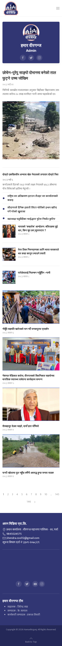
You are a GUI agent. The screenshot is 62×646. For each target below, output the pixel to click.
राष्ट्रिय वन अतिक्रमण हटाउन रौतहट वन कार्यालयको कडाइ (32, 198)
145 (57, 494)
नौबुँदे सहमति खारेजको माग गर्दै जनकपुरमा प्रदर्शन (25, 328)
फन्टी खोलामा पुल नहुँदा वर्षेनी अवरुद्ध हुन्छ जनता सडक (28, 472)
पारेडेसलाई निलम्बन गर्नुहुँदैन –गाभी (34, 272)
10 (46, 494)
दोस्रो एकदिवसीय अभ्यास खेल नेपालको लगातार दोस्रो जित (30, 174)
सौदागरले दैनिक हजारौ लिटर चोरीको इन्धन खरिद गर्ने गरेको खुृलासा (32, 209)
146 (29, 502)
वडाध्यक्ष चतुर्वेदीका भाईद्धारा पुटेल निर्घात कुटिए (31, 219)
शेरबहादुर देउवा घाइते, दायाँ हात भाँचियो (20, 426)
